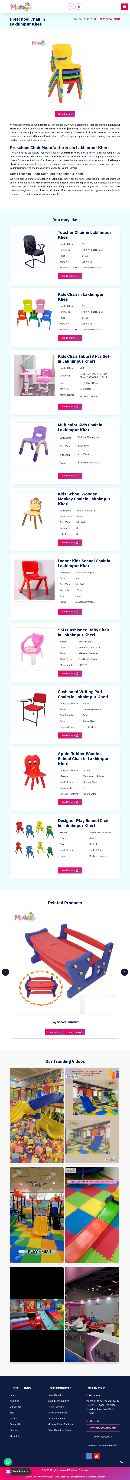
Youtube (97, 1456)
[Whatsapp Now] (8, 1462)
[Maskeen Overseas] (21, 6)
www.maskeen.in (103, 1436)
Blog (12, 1412)
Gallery (13, 1418)
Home (13, 1395)
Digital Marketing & (78, 1477)
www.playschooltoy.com (103, 1427)
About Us (14, 1401)
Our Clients (15, 1407)
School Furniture (85, 19)
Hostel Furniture (56, 1407)
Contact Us (15, 1424)
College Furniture (56, 1418)
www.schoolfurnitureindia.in (103, 1445)
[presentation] (5, 972)
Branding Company (96, 1477)
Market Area (16, 1436)
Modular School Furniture (60, 1424)
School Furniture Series (59, 1430)
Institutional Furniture (58, 1401)
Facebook (89, 1456)
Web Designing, (62, 1477)
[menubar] (124, 6)
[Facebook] (71, 6)
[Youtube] (79, 6)
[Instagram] (37, 1116)
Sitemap (14, 1430)
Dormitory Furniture (57, 1412)
